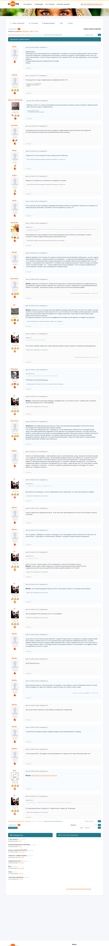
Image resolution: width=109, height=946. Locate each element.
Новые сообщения (18, 23)
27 (47, 727)
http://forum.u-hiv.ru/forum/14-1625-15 (44, 775)
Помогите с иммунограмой (17, 855)
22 (47, 609)
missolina (14, 125)
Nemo (20, 841)
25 (47, 681)
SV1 (14, 305)
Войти (85, 4)
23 (47, 634)
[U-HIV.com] (54, 12)
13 (47, 369)
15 (47, 421)
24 (47, 659)
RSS (62, 23)
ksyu (36, 31)
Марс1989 (21, 857)
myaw (20, 846)
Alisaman (21, 873)
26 (47, 705)
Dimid (14, 47)
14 (47, 396)
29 (47, 771)
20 (47, 552)
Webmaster (25, 31)
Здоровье (28, 34)
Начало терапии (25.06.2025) (17, 850)
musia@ (14, 75)
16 (47, 451)
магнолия (14, 222)
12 (47, 334)
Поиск (71, 23)
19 (47, 530)
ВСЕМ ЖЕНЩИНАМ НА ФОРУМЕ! (19, 845)
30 (47, 796)
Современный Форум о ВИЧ (14, 34)
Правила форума (49, 23)
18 (47, 508)
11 (47, 305)
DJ (34, 31)
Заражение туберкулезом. (38, 34)
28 (47, 749)
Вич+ (10, 866)
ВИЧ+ (23, 34)
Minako (14, 252)
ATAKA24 (21, 879)
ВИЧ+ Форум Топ (16, 835)
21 (47, 584)
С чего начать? (13, 839)
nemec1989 (22, 852)
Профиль (29, 68)
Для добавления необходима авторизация (78, 889)
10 (47, 279)
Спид (10, 872)
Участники (34, 23)
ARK (31, 31)
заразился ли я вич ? (15, 861)
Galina (14, 150)
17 (47, 480)
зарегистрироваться (96, 4)
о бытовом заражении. (16, 877)
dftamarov (14, 369)
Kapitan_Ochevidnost (15, 100)
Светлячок (14, 278)
